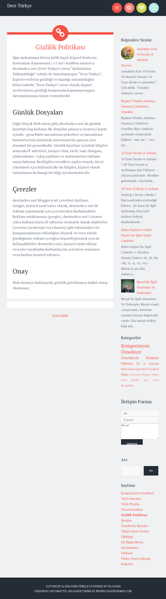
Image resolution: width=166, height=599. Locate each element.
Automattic (58, 591)
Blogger (114, 586)
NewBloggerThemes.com (114, 591)
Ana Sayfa (60, 315)
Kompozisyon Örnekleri (135, 348)
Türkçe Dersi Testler (135, 531)
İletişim (126, 520)
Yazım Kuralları (132, 509)
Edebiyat (127, 363)
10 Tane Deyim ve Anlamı (138, 153)
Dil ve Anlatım (147, 363)
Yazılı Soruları (131, 499)
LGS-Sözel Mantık (140, 374)
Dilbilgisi (127, 537)
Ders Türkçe (19, 5)
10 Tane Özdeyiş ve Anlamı (140, 189)
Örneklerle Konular (140, 357)
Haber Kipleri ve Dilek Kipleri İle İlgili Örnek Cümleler (136, 235)
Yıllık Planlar (130, 504)
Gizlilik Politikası (60, 47)
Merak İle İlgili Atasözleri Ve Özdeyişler (147, 287)
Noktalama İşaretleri (134, 369)
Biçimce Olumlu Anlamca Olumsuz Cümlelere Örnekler (138, 106)
